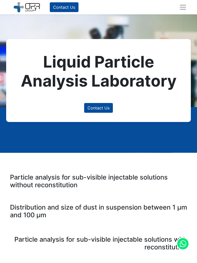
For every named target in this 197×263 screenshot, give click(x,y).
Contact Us (64, 7)
